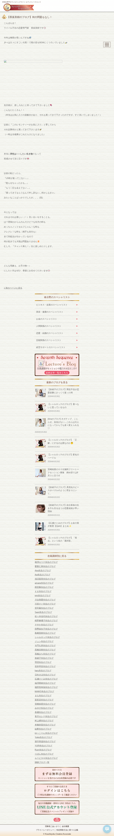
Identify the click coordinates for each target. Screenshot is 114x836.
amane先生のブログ (44, 583)
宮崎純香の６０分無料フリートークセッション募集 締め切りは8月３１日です (63, 472)
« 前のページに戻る (13, 288)
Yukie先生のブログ (43, 737)
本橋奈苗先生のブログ (45, 725)
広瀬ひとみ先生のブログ (46, 679)
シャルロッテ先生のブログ (47, 637)
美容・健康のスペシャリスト (49, 312)
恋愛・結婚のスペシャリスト (49, 333)
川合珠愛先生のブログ (45, 599)
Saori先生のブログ (43, 612)
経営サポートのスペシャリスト (50, 347)
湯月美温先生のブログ (45, 741)
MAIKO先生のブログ (44, 691)
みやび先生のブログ (44, 708)
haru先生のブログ (43, 670)
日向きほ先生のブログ (45, 675)
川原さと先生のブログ (45, 604)
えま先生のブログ (43, 591)
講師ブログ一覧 (42, 762)
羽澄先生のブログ (43, 662)
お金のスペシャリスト (46, 319)
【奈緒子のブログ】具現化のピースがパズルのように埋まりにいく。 (63, 490)
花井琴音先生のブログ (45, 666)
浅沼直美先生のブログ (45, 579)
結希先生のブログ (43, 729)
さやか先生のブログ (44, 624)
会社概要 (65, 826)
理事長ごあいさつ (52, 826)
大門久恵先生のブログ (45, 645)
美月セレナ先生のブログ (46, 716)
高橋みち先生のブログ (45, 654)
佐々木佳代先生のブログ (46, 616)
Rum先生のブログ (43, 750)
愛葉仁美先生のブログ (45, 566)
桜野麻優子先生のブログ (46, 620)
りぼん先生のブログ (44, 754)
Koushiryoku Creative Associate (58, 834)
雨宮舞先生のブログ (44, 587)
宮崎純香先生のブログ (45, 704)
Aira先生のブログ (43, 570)
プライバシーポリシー (45, 830)
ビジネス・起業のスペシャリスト (51, 305)
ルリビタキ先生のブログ (46, 758)
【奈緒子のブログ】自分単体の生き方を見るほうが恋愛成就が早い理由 (63, 508)
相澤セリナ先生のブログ (46, 562)
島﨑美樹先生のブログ (45, 633)
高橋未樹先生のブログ (45, 650)
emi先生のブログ (43, 595)
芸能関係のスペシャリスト (48, 340)
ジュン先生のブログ (44, 641)
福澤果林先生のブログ (45, 683)
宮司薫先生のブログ (44, 608)
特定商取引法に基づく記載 (67, 830)
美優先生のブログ (43, 712)
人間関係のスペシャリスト (48, 326)
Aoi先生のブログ (42, 574)
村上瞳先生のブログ (44, 720)
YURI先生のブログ (43, 745)
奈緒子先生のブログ (44, 658)
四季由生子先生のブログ (46, 629)
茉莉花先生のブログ (44, 700)
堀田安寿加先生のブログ (46, 687)
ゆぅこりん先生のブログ (46, 733)
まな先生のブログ (43, 695)
